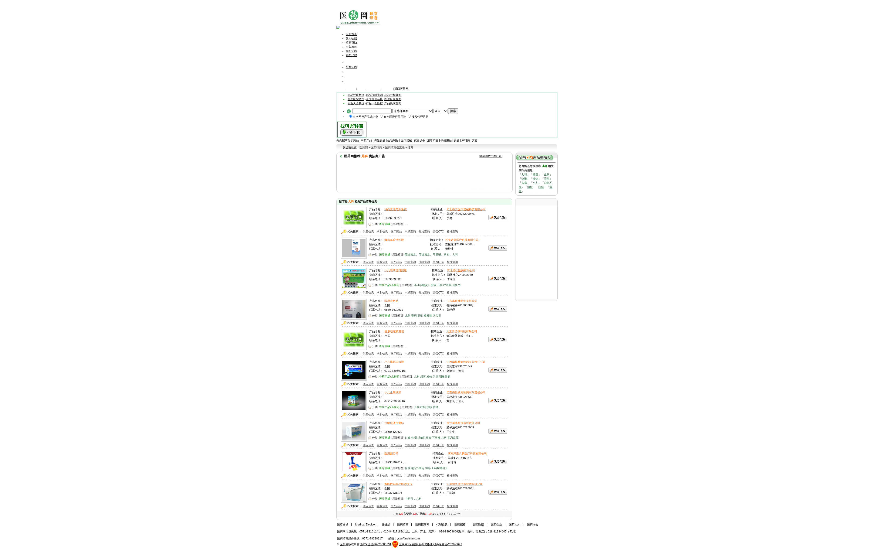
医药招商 (402, 524)
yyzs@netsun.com (408, 538)
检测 (414, 437)
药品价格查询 (374, 95)
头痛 (524, 182)
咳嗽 (524, 178)
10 (455, 513)
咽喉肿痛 (444, 376)
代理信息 (352, 81)
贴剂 (420, 315)
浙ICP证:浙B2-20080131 (375, 544)
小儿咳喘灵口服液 (425, 285)
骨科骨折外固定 (414, 468)
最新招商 (352, 71)
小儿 (535, 182)
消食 (530, 187)
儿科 (524, 174)
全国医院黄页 (356, 99)
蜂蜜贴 (428, 315)
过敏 (407, 437)
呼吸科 (447, 285)
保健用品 (446, 140)
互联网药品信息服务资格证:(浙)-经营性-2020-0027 (430, 544)
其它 (474, 140)
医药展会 (532, 524)
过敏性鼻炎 (424, 437)
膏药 (414, 315)
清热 (546, 178)
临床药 (340, 88)
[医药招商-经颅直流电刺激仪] (354, 227)
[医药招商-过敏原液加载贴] (354, 440)
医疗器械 (373, 88)
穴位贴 (437, 315)
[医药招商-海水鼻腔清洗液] (354, 257)
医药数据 (478, 524)
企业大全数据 (356, 103)
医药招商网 (422, 524)
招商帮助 (351, 42)
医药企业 (496, 524)
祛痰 (541, 187)
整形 (428, 468)
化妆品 (361, 88)
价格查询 (424, 231)
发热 (535, 178)
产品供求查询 (392, 103)
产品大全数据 (374, 103)
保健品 (351, 88)
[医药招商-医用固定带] (354, 471)
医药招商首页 (358, 62)
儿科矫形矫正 (439, 468)
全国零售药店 (374, 99)
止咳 (546, 174)
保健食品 (379, 140)
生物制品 (393, 140)
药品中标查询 (392, 95)
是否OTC (438, 231)
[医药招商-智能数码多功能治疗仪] (354, 501)
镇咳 (429, 407)
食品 (456, 140)
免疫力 (456, 285)
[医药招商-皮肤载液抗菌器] (354, 349)
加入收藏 (351, 38)
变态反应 (453, 437)
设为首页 (351, 34)
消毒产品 (432, 140)
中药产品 (366, 140)
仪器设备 (386, 88)
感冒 (535, 174)
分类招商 (351, 67)
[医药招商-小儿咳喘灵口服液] (354, 288)
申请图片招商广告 (490, 156)
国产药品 (396, 231)
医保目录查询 (392, 99)
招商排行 (352, 76)
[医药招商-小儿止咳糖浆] (354, 410)
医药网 (344, 544)
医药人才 (514, 524)
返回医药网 (401, 88)
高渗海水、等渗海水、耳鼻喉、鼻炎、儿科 (431, 254)
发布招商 (351, 51)
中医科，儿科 (413, 498)
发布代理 (351, 55)
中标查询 (410, 231)
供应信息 (368, 231)
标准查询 (452, 231)
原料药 (465, 140)
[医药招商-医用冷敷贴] (354, 318)
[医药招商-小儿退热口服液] (354, 379)
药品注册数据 (356, 95)
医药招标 (460, 524)
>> (459, 513)
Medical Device (365, 524)
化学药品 (353, 140)
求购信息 (382, 231)
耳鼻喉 (436, 437)
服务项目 (351, 46)
